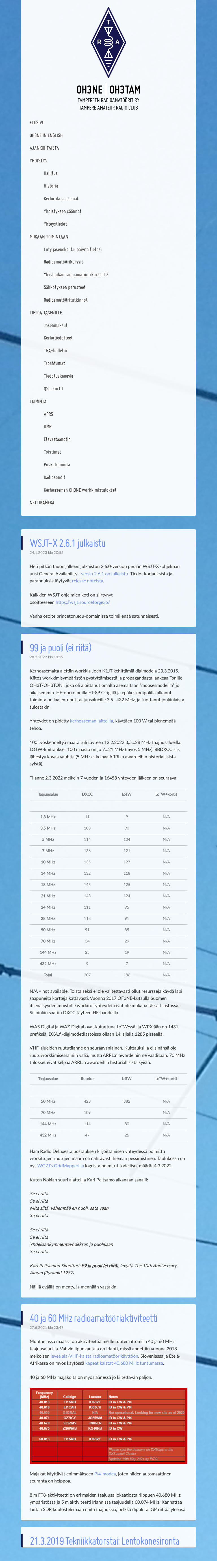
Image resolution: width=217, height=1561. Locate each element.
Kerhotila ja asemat (61, 198)
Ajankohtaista (44, 148)
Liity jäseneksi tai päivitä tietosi (73, 249)
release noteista (87, 581)
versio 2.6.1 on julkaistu (104, 574)
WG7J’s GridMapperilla (60, 1166)
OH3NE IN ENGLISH (46, 135)
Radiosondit (54, 477)
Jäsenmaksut (56, 325)
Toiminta (38, 401)
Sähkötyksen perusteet (65, 287)
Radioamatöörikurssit (63, 262)
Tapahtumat (54, 363)
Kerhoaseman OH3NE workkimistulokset (80, 490)
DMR (47, 426)
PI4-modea (105, 1474)
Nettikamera (42, 502)
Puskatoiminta (57, 464)
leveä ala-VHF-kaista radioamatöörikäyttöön (94, 1356)
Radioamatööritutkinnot (66, 300)
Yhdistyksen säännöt (62, 211)
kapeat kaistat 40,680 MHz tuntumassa (124, 1363)
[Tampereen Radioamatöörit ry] (108, 58)
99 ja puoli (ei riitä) (60, 647)
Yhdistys (38, 161)
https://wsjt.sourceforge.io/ (83, 602)
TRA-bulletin (55, 350)
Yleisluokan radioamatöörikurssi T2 (76, 274)
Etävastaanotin (57, 439)
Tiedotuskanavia (58, 376)
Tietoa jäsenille (46, 312)
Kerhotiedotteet (58, 338)
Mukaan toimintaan (49, 237)
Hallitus (51, 173)
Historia (51, 186)
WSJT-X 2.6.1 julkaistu (67, 542)
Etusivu (37, 122)
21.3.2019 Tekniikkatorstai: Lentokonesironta (104, 1540)
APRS (48, 414)
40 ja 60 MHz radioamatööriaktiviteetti (93, 1317)
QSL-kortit (53, 388)
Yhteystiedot (55, 224)
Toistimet (52, 452)
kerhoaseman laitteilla (91, 721)
